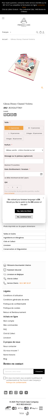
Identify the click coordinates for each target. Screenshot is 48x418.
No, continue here (24, 217)
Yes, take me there (24, 211)
